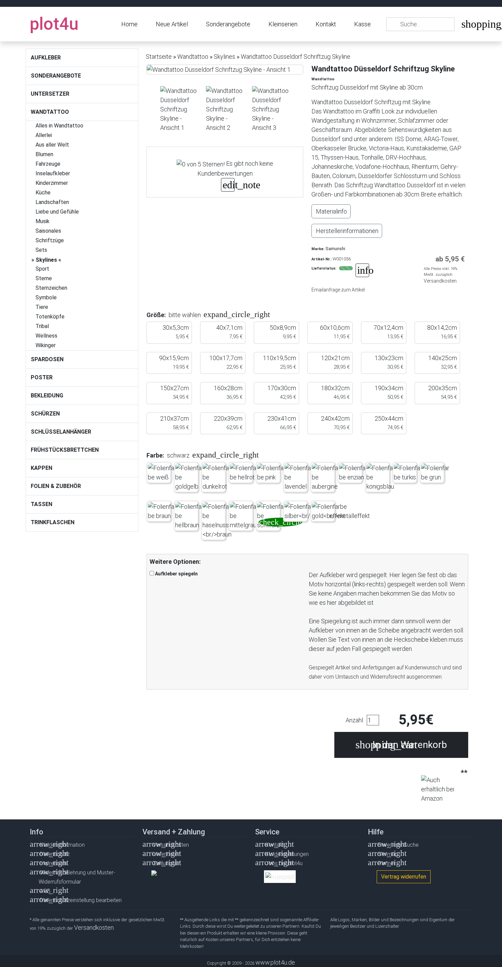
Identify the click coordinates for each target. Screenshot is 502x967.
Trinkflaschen (52, 522)
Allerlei (44, 135)
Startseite (159, 56)
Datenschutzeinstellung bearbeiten (81, 900)
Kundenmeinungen (287, 854)
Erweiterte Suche (398, 845)
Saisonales (48, 231)
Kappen (41, 468)
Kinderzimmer (52, 183)
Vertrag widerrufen (403, 876)
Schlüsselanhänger (61, 431)
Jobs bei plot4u (284, 863)
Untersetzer (50, 94)
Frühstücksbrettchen (65, 450)
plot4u (54, 24)
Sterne (44, 278)
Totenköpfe (50, 316)
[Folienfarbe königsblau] (381, 477)
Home (129, 24)
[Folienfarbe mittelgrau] (245, 516)
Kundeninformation (62, 845)
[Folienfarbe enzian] (354, 472)
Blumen (44, 154)
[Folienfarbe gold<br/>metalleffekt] (341, 511)
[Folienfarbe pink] (272, 472)
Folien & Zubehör (56, 486)
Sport (42, 268)
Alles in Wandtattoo (59, 125)
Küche (43, 192)
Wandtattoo (50, 112)
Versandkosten (171, 845)
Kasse (362, 24)
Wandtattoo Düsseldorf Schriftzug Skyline (295, 56)
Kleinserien (282, 24)
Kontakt (326, 24)
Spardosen (47, 359)
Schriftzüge (50, 240)
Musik (43, 221)
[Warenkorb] (466, 25)
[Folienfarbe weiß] (163, 472)
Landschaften (52, 202)
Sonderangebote (228, 24)
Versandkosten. (441, 281)
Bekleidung (47, 395)
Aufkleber (46, 57)
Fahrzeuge (48, 164)
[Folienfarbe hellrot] (245, 472)
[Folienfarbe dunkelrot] (217, 477)
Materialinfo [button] (331, 211)
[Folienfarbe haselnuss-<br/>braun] (217, 520)
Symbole (46, 297)
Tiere (42, 307)
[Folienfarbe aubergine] (326, 477)
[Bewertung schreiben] (228, 185)
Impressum (53, 863)
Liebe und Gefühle (57, 211)
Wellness (46, 335)
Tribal (42, 326)
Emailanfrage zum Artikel (338, 289)
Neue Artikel (172, 24)
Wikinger (46, 345)
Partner (386, 863)
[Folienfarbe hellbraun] (190, 516)
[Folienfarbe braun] (163, 511)
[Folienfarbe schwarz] (272, 516)
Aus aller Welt (52, 144)
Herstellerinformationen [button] (347, 230)
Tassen (41, 504)
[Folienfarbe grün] (436, 472)
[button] (212, 314)
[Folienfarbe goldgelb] (190, 477)
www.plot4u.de (275, 962)
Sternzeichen (51, 288)
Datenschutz (55, 854)
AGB (45, 891)
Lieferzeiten (166, 854)
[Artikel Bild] (179, 109)
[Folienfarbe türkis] (408, 472)
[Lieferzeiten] (362, 271)
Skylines (46, 260)
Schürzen (45, 413)
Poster (42, 377)
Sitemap (388, 854)
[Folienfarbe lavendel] (299, 477)
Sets (41, 250)
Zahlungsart (167, 863)
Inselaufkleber (53, 173)
